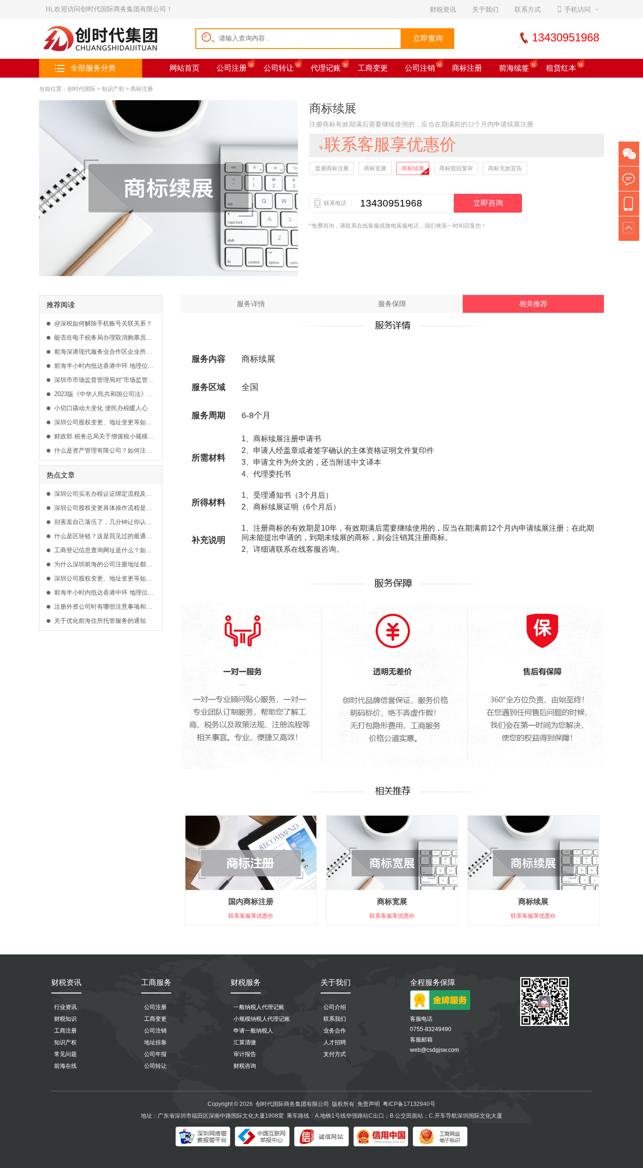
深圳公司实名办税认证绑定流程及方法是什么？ (105, 493)
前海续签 (514, 68)
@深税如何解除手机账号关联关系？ (103, 323)
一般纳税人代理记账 (258, 1007)
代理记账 (326, 68)
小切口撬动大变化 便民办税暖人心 (101, 408)
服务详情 (251, 304)
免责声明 (368, 1104)
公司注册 (232, 68)
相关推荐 (533, 304)
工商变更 (373, 68)
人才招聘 (334, 1042)
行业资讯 (65, 1007)
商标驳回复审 (456, 168)
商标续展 (413, 168)
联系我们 (334, 1019)
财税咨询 (244, 1066)
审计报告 (244, 1054)
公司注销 (420, 68)
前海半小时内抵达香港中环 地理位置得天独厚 (105, 365)
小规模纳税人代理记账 (261, 1019)
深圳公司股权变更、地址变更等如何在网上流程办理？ (105, 422)
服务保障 (392, 304)
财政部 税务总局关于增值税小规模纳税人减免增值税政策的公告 (105, 436)
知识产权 (113, 89)
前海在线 (65, 1066)
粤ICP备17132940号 (409, 1104)
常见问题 (65, 1054)
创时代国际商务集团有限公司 (292, 1104)
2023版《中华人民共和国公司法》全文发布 (105, 393)
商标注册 (467, 68)
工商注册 (65, 1030)
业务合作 (334, 1030)
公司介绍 (334, 1007)
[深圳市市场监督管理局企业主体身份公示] (440, 1136)
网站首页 (184, 68)
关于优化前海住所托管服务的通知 (100, 620)
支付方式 (334, 1054)
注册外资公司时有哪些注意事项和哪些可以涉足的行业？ (105, 606)
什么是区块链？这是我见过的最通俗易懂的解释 (105, 536)
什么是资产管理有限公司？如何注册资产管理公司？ (105, 450)
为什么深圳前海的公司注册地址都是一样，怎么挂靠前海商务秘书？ (105, 564)
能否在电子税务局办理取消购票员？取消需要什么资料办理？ (105, 337)
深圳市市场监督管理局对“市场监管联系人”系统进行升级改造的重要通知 (105, 379)
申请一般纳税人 (253, 1030)
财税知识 (65, 1019)
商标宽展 (375, 168)
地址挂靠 (155, 1042)
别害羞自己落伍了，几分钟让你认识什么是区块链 (105, 521)
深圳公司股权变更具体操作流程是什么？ (105, 507)
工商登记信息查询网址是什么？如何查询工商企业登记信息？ (105, 550)
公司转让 (279, 68)
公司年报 (155, 1054)
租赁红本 (561, 68)
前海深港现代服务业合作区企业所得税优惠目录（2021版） (105, 351)
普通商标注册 (332, 168)
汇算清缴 (244, 1042)
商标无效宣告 (505, 168)
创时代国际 (81, 89)
